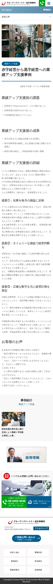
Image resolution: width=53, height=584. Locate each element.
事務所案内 (14, 570)
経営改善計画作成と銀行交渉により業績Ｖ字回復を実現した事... (12, 432)
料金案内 (38, 561)
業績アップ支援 (11, 64)
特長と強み (14, 552)
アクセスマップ (41, 528)
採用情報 (38, 570)
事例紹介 (14, 561)
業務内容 (38, 552)
